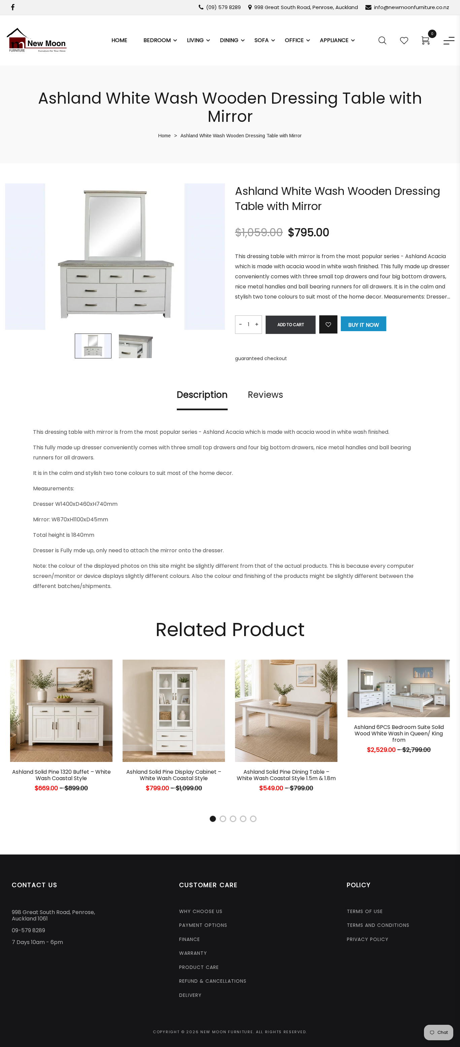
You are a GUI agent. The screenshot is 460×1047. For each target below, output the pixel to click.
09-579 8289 (28, 930)
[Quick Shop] (41, 743)
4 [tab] (243, 819)
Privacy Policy (368, 939)
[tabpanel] (61, 732)
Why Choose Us (201, 911)
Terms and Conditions (378, 925)
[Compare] (86, 743)
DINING (229, 40)
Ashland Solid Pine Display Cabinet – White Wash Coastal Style (173, 775)
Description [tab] (202, 395)
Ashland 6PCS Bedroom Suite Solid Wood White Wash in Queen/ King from (399, 733)
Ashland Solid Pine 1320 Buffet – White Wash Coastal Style (61, 775)
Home (119, 40)
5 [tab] (253, 819)
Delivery (190, 995)
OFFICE (294, 40)
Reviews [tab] (265, 395)
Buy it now (363, 325)
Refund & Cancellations (213, 981)
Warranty (193, 953)
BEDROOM (157, 40)
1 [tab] (213, 819)
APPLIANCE (334, 40)
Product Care (199, 967)
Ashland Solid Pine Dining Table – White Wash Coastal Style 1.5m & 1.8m (286, 775)
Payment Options (203, 925)
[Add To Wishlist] (328, 324)
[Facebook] (12, 7)
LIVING (195, 40)
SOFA (262, 40)
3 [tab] (233, 819)
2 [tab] (223, 819)
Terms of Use (365, 911)
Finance (189, 939)
